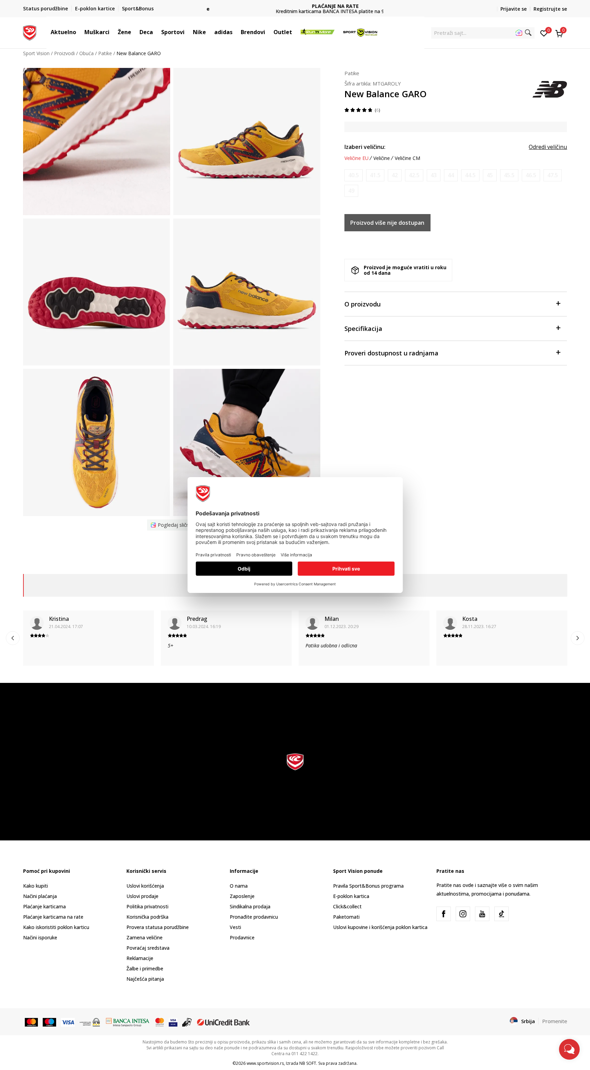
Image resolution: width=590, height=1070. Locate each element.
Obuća (86, 53)
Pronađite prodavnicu (254, 916)
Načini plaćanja (40, 896)
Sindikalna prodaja (250, 906)
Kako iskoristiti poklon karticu (56, 927)
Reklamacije (139, 958)
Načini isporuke (40, 937)
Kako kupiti (35, 885)
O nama (239, 885)
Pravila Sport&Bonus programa (368, 885)
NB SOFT (307, 1063)
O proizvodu (362, 304)
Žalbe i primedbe (144, 968)
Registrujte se (550, 9)
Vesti (235, 927)
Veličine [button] (381, 158)
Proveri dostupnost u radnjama (391, 353)
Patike (105, 53)
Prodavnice (242, 937)
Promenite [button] (554, 1021)
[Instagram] (463, 914)
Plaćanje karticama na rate (53, 916)
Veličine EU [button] (356, 158)
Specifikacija (363, 328)
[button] (79, 32)
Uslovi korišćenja (145, 885)
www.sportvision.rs (265, 1063)
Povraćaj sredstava (147, 948)
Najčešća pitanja (145, 979)
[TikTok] (501, 914)
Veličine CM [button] (407, 158)
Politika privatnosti (147, 906)
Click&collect (347, 906)
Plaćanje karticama (44, 906)
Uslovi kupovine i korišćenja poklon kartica (380, 927)
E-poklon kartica (351, 896)
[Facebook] (444, 914)
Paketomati (346, 916)
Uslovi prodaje (142, 896)
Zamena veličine (144, 937)
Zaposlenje (242, 896)
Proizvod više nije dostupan (387, 222)
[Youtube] (482, 914)
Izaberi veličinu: (364, 147)
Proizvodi (64, 53)
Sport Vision (36, 53)
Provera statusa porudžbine (157, 927)
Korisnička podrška (147, 916)
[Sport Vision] (30, 32)
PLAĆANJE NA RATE (295, 6)
